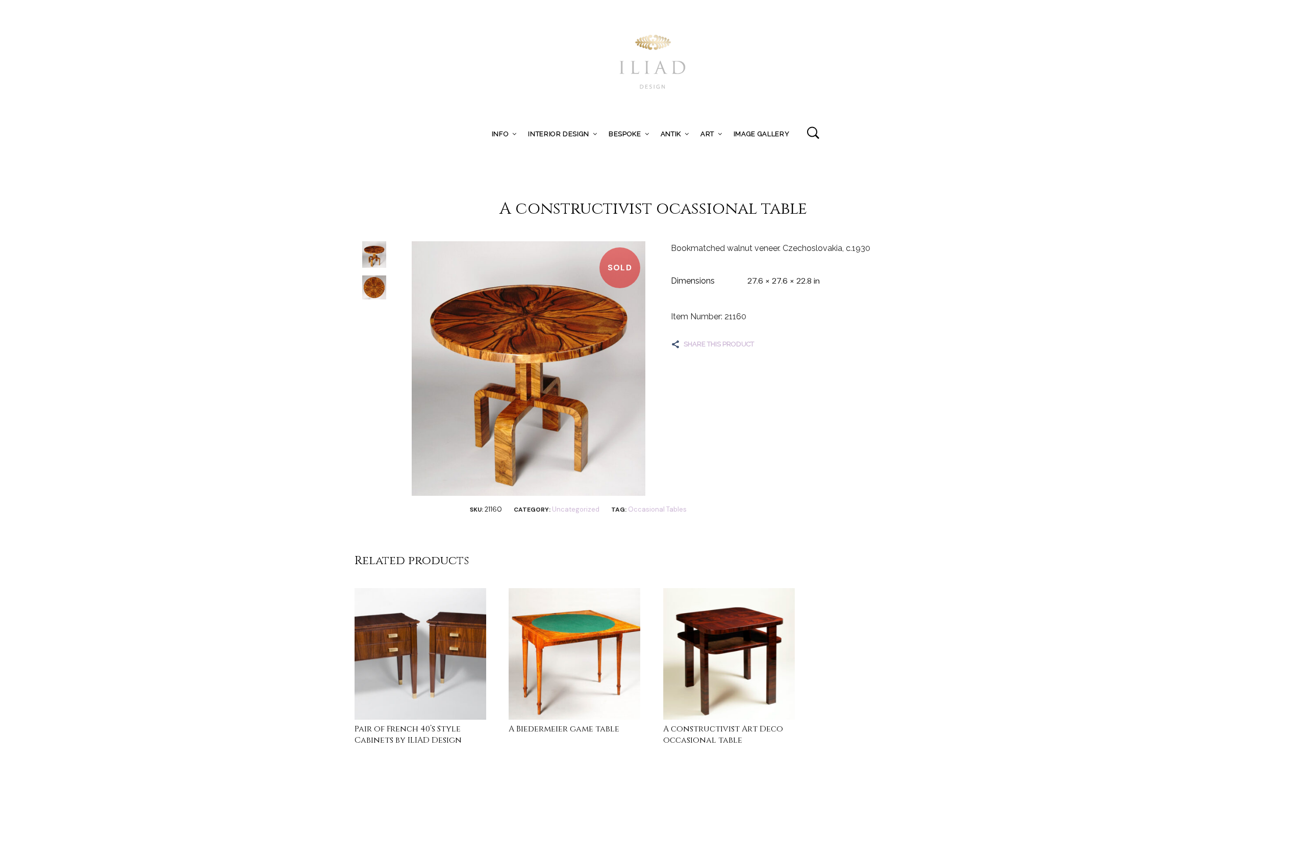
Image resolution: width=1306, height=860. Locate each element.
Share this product (719, 344)
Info (500, 134)
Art (707, 134)
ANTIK (671, 134)
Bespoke (625, 134)
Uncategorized (575, 509)
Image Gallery (761, 134)
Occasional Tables (657, 509)
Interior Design (558, 134)
